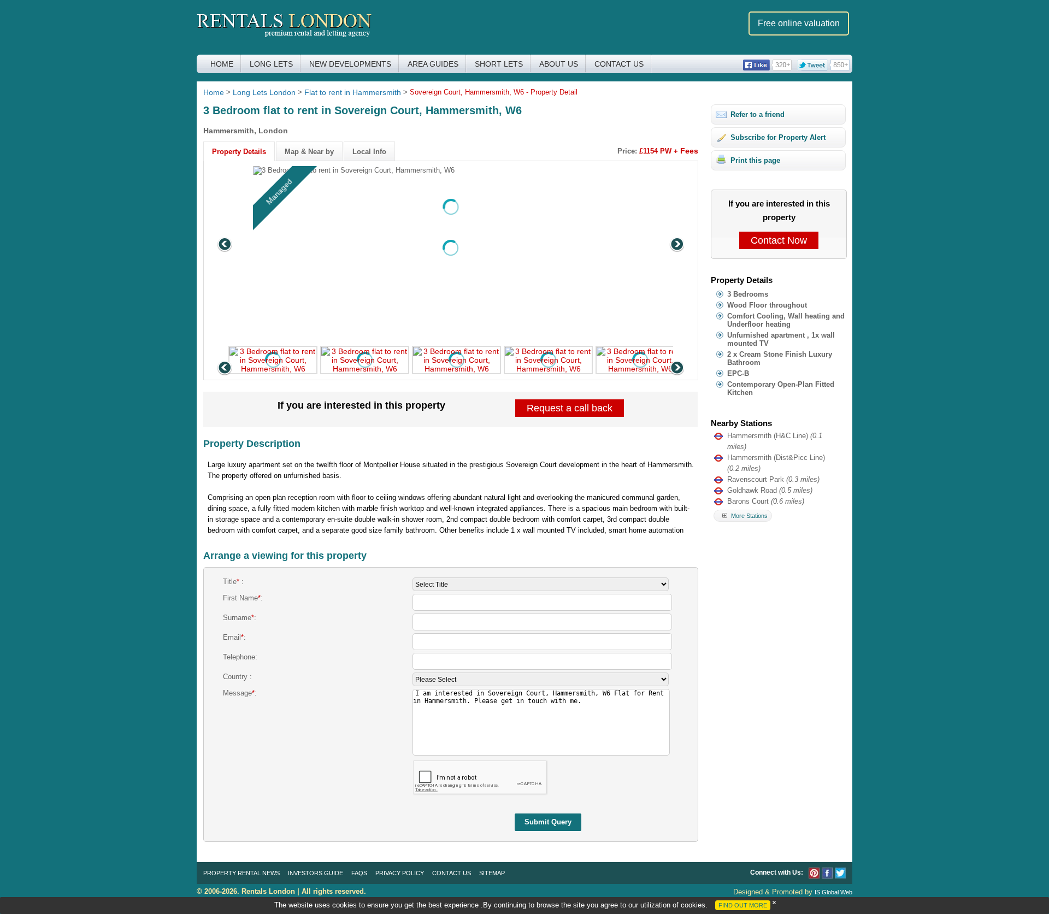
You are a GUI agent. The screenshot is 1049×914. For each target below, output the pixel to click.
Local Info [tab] (369, 152)
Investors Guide (315, 873)
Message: (240, 693)
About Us (558, 64)
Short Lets (499, 64)
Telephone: (240, 657)
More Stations (748, 515)
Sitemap (492, 873)
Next (676, 245)
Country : (237, 677)
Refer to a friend (757, 114)
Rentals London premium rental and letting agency (284, 26)
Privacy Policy (399, 873)
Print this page (755, 160)
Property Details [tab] (239, 152)
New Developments (350, 64)
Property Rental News (241, 873)
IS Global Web (833, 892)
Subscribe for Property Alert (778, 137)
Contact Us (619, 64)
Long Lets (271, 64)
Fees (689, 150)
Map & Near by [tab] (309, 152)
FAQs (359, 873)
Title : (233, 581)
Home (221, 64)
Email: (234, 637)
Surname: (239, 618)
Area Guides (433, 64)
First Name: (243, 598)
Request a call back (569, 408)
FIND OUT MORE (742, 905)
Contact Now (779, 240)
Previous (225, 245)
